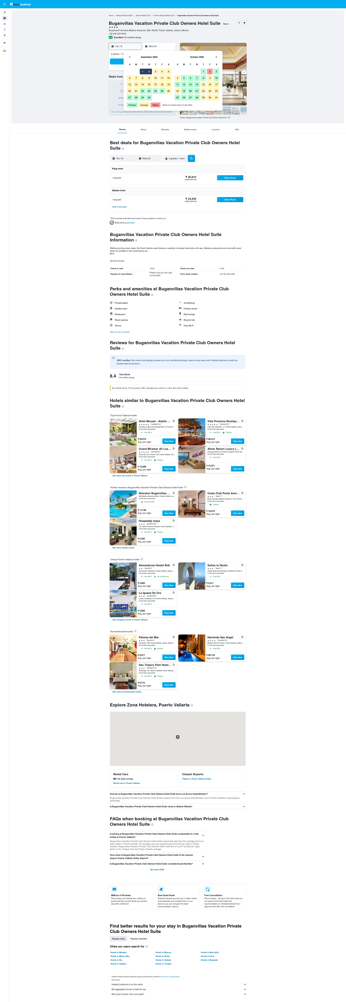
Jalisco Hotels (141, 15)
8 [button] (142, 77)
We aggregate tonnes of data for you (129, 989)
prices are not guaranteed (170, 976)
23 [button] (149, 90)
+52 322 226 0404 (117, 33)
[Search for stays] (4, 18)
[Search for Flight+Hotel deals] (4, 29)
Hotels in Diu (116, 960)
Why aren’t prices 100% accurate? (128, 994)
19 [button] (168, 84)
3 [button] (155, 71)
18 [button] (162, 84)
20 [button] (129, 90)
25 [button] (162, 90)
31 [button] (216, 97)
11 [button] (162, 77)
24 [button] (155, 90)
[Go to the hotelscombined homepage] (20, 4)
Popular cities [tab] (118, 938)
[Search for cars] (4, 24)
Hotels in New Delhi (210, 952)
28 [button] (136, 97)
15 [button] (142, 84)
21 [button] (136, 90)
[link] (129, 475)
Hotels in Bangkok (209, 960)
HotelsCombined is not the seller (127, 984)
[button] (5, 4)
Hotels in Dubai (163, 956)
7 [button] (136, 77)
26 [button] (168, 90)
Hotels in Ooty (207, 956)
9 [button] (149, 77)
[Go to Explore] (4, 35)
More (112, 253)
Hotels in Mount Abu (119, 956)
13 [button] (129, 84)
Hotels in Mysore (163, 952)
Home (111, 15)
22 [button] (142, 90)
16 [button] (149, 84)
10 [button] (155, 77)
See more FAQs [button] (157, 869)
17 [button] (155, 84)
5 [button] (168, 71)
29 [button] (142, 97)
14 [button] (136, 84)
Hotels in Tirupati (164, 963)
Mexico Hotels (122, 15)
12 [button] (168, 77)
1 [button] (142, 71)
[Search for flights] (4, 12)
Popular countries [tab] (139, 938)
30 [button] (149, 97)
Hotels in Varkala (163, 960)
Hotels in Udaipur (118, 963)
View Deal (168, 441)
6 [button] (129, 77)
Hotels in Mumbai (118, 952)
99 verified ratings (132, 37)
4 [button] (162, 71)
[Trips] (4, 43)
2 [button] (149, 71)
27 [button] (129, 97)
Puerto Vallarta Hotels (162, 15)
